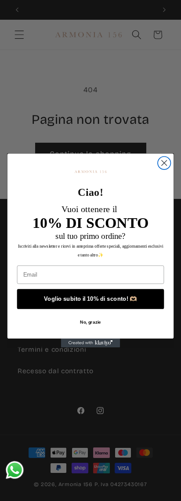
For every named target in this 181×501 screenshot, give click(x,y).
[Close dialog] (164, 163)
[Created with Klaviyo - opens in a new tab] (90, 343)
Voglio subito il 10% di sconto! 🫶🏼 (90, 299)
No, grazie (90, 321)
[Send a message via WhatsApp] (14, 470)
